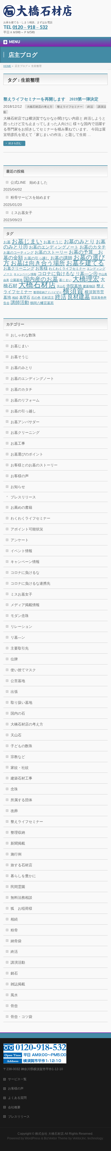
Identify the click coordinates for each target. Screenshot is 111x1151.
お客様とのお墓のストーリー (34, 465)
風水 (14, 995)
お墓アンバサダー (25, 422)
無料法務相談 (21, 897)
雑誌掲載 (18, 984)
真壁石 (24, 297)
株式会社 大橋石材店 (49, 1133)
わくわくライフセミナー (67, 269)
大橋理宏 (86, 279)
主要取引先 (20, 648)
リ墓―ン (18, 637)
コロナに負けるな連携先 (30, 583)
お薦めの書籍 (21, 507)
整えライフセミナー (70, 106)
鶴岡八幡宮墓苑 (42, 303)
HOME (7, 66)
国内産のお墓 (40, 279)
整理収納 (18, 832)
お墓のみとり (79, 241)
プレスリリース (23, 497)
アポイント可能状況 (27, 529)
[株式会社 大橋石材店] (37, 12)
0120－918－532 (29, 27)
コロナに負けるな (56, 273)
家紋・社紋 (20, 768)
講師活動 (20, 302)
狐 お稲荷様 (21, 908)
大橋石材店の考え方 (39, 106)
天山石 (61, 286)
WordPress (32, 1138)
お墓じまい (27, 241)
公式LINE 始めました (29, 182)
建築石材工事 (21, 778)
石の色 (36, 297)
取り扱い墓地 (21, 702)
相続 (15, 297)
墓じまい (65, 280)
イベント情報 (21, 551)
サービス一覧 (17, 1079)
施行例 (16, 854)
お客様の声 (20, 476)
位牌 (14, 659)
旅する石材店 (21, 865)
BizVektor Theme (56, 1138)
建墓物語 (89, 286)
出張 (14, 692)
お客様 (41, 268)
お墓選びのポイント (27, 454)
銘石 (14, 973)
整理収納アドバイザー (47, 292)
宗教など (18, 757)
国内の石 (18, 713)
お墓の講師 (61, 258)
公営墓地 (18, 681)
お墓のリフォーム (25, 400)
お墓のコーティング (18, 252)
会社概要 (14, 1107)
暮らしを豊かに (23, 876)
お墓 (7, 242)
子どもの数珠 (21, 746)
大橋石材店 (37, 284)
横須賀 (73, 291)
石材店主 (48, 297)
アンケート (20, 540)
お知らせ (18, 487)
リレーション (21, 626)
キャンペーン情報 (25, 274)
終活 (90, 106)
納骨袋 (16, 941)
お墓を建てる (85, 262)
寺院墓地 (74, 286)
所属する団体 (21, 800)
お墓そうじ (53, 242)
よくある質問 (17, 1098)
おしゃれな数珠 (23, 335)
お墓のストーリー (51, 252)
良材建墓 (78, 296)
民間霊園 (18, 887)
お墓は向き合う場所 (38, 263)
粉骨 (14, 930)
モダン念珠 (20, 616)
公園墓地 (16, 280)
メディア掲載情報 (25, 605)
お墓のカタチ (93, 247)
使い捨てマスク (23, 670)
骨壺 (14, 1006)
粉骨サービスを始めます (30, 197)
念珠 (14, 789)
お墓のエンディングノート (53, 247)
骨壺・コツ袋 (21, 1017)
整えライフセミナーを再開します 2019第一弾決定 (52, 99)
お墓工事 (18, 443)
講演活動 (18, 962)
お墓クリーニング (18, 268)
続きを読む (15, 143)
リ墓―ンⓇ (87, 273)
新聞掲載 (18, 843)
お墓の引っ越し (36, 258)
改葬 (14, 811)
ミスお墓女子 (21, 213)
